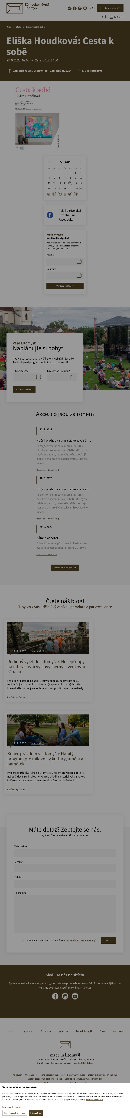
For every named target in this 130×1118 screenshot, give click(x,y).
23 (76, 188)
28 (65, 193)
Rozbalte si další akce (46, 470)
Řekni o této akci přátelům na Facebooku (70, 215)
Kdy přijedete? (20, 370)
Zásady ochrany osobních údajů (102, 1074)
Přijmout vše (35, 1113)
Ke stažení (18, 1074)
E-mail (18, 861)
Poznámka (20, 892)
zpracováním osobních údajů (80, 940)
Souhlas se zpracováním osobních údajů (84, 1078)
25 (49, 193)
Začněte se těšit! (24, 389)
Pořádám (45, 1031)
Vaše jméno (20, 846)
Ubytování (27, 1031)
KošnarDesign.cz (58, 1062)
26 (54, 193)
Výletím (63, 1031)
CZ (91, 8)
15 (70, 183)
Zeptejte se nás (112, 8)
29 (70, 193)
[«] (49, 162)
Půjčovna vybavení (76, 1074)
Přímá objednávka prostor (52, 1074)
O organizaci (31, 1074)
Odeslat (108, 940)
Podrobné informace (94, 1099)
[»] (81, 162)
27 (60, 193)
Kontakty (118, 1031)
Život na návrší (37, 651)
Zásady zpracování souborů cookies (44, 1078)
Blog (102, 1031)
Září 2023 (65, 162)
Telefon (18, 877)
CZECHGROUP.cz (85, 1062)
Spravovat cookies (12, 1106)
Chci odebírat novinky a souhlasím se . (61, 940)
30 (76, 193)
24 (81, 188)
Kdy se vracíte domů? (58, 370)
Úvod (8, 26)
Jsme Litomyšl (83, 1031)
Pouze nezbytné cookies (14, 1113)
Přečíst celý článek (16, 697)
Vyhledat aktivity (65, 285)
